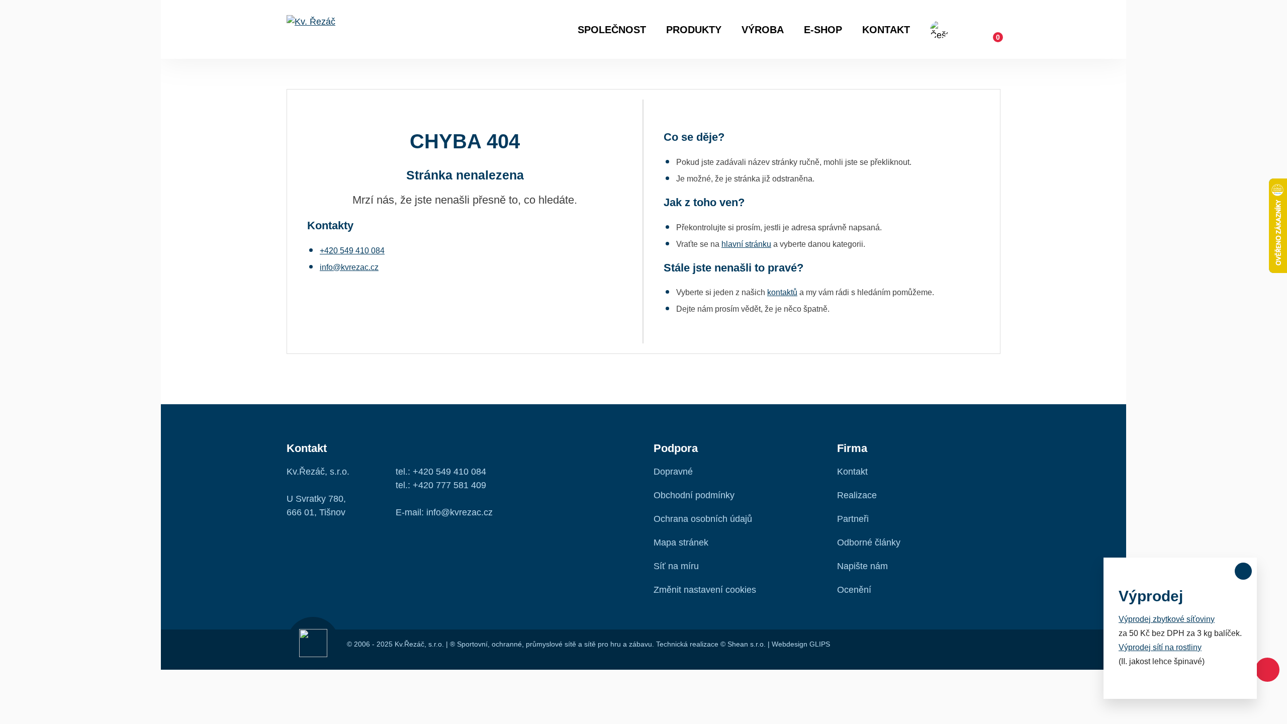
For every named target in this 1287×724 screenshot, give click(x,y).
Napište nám (862, 566)
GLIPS (819, 644)
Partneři (853, 519)
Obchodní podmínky (694, 495)
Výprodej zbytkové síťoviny (1167, 619)
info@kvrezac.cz (349, 267)
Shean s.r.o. (746, 644)
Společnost (612, 29)
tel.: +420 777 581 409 (441, 485)
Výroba (763, 29)
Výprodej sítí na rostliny (1160, 647)
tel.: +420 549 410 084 (441, 472)
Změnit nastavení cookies (705, 590)
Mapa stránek (681, 542)
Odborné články (868, 542)
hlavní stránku (746, 244)
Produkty (693, 29)
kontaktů (782, 292)
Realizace (857, 495)
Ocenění (854, 590)
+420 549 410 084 (352, 250)
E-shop (823, 29)
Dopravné (673, 472)
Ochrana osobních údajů (703, 519)
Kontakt (886, 29)
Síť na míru (676, 566)
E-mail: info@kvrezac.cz (444, 512)
